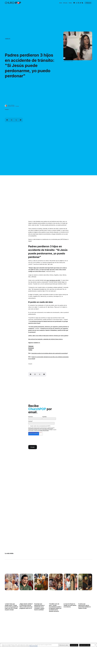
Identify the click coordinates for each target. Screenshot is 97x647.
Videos (70, 2)
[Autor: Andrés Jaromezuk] (6, 106)
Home (60, 2)
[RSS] (82, 3)
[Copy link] (20, 120)
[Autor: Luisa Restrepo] (65, 588)
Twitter (30, 349)
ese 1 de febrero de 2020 (53, 280)
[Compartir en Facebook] (7, 120)
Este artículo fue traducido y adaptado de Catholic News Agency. (45, 339)
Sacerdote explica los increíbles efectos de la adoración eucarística (49, 353)
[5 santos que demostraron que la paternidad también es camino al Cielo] (85, 582)
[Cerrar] (95, 645)
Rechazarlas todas (74, 645)
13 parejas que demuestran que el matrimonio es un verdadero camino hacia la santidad (39, 606)
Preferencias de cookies (63, 645)
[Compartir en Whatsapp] (11, 120)
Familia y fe (7, 38)
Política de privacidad (44, 430)
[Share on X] (16, 120)
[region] (48, 645)
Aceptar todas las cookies (85, 645)
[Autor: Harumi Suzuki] (80, 588)
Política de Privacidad (33, 645)
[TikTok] (80, 3)
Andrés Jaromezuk (11, 105)
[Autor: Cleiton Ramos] (7, 588)
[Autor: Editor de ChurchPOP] (36, 588)
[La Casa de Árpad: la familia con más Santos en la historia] (70, 582)
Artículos (65, 2)
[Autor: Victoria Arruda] (21, 588)
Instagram (31, 348)
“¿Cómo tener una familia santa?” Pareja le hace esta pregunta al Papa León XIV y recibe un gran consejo (11, 606)
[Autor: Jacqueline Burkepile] (51, 588)
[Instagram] (78, 3)
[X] (76, 3)
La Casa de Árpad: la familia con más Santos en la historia (70, 605)
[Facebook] (74, 3)
